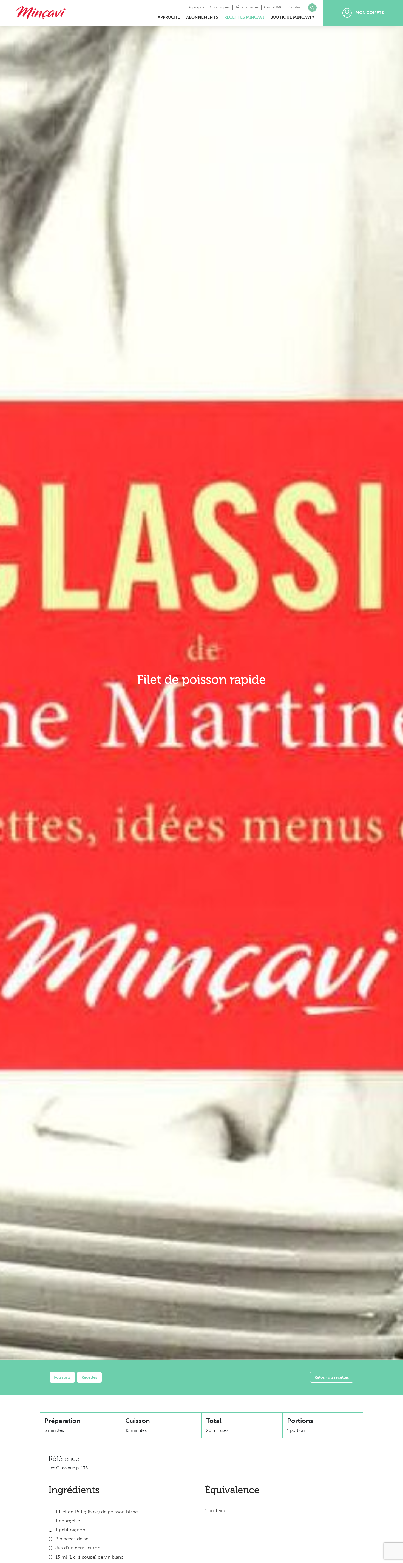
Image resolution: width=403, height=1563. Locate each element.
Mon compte (369, 12)
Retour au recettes (331, 1377)
